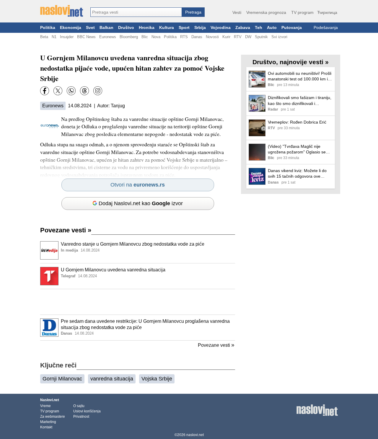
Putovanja (291, 27)
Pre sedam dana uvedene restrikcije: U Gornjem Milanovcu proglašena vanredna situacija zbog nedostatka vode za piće (145, 324)
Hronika (146, 27)
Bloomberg (129, 37)
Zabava (242, 27)
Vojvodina (221, 27)
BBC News (86, 37)
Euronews (107, 37)
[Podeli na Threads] (84, 90)
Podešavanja (326, 27)
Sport (184, 27)
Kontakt (46, 427)
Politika (47, 27)
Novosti (212, 37)
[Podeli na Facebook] (44, 90)
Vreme (45, 406)
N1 (54, 37)
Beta (44, 37)
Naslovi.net (49, 400)
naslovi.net (195, 435)
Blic (144, 37)
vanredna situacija (111, 379)
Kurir (226, 37)
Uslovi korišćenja (87, 411)
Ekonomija (70, 27)
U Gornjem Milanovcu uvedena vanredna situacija (113, 269)
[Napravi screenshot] (97, 90)
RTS (184, 37)
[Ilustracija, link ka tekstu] (49, 251)
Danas (196, 37)
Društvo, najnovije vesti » (290, 62)
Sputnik (261, 37)
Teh (258, 27)
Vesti (236, 12)
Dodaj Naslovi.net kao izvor (141, 203)
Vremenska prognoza (266, 12)
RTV (238, 37)
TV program (302, 12)
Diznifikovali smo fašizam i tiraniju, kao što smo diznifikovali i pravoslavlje (299, 100)
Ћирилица (327, 12)
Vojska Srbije (156, 379)
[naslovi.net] (61, 11)
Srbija (200, 27)
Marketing (48, 422)
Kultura (166, 27)
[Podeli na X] (57, 90)
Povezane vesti (65, 230)
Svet (90, 27)
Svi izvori (279, 37)
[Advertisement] (137, 302)
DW (248, 37)
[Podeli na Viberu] (71, 90)
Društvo (126, 27)
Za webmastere (52, 416)
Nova (155, 37)
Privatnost (81, 416)
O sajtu (78, 406)
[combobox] (136, 12)
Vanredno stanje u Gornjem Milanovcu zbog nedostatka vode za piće (132, 244)
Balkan (106, 27)
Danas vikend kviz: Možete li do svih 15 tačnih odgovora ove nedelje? (297, 173)
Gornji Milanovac (62, 379)
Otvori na (137, 185)
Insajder (67, 37)
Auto (272, 27)
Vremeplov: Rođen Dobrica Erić (297, 122)
